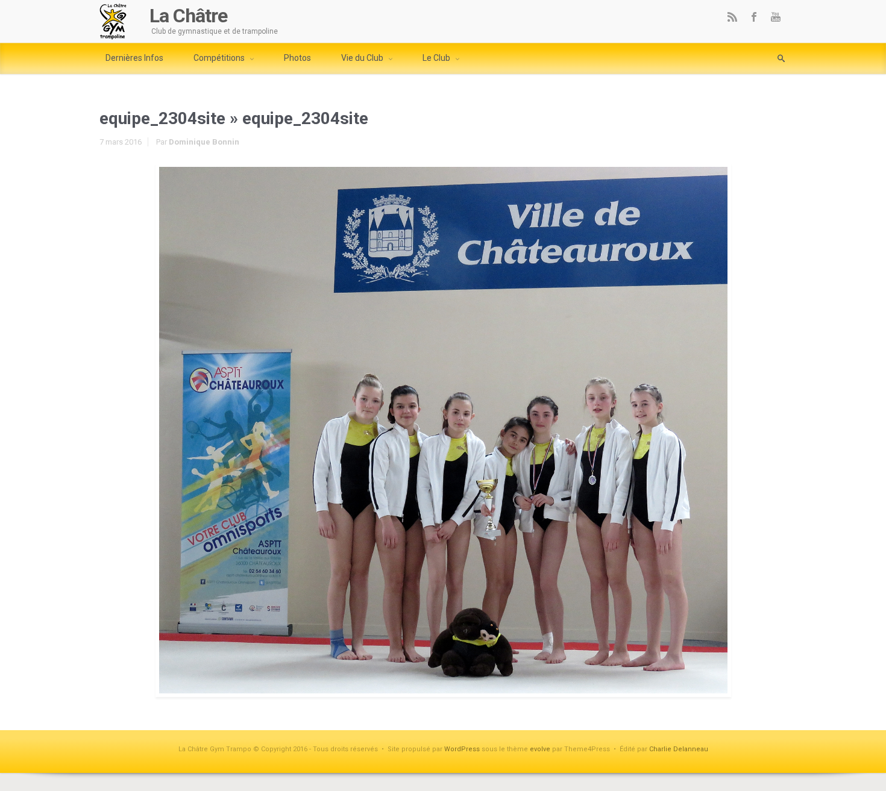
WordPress (462, 749)
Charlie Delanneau (678, 749)
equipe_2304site (162, 118)
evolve (540, 749)
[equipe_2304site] (443, 430)
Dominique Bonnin (204, 141)
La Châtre (188, 15)
